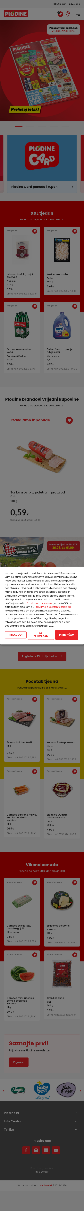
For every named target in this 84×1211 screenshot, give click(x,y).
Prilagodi (15, 635)
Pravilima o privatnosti (40, 603)
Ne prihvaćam (40, 635)
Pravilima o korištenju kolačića (53, 607)
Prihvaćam (66, 635)
